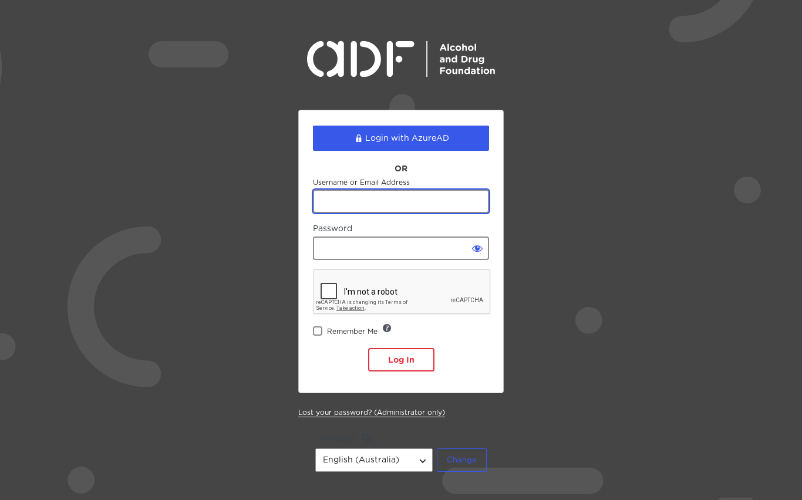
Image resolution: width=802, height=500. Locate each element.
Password (332, 228)
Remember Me (352, 331)
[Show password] (477, 248)
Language (335, 437)
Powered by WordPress (401, 68)
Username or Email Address (361, 182)
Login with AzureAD (407, 138)
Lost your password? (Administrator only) (371, 412)
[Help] (387, 328)
